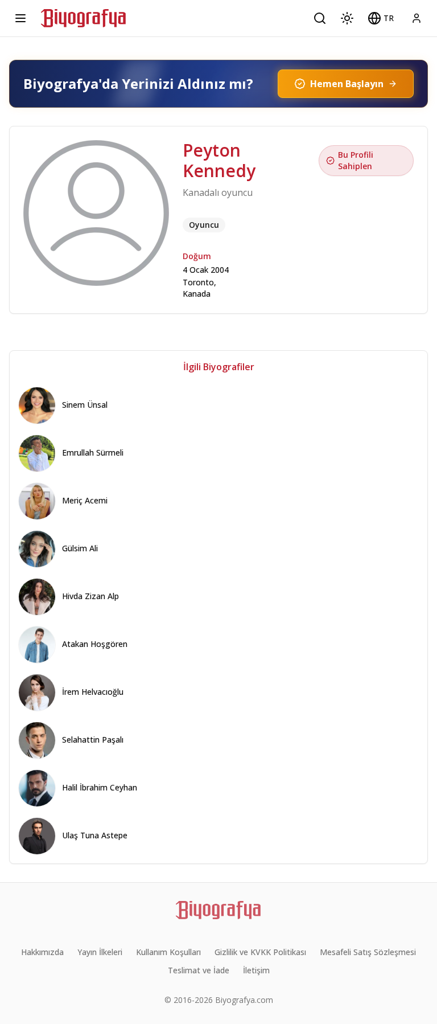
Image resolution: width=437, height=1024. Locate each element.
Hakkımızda (42, 952)
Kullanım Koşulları (168, 952)
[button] (380, 18)
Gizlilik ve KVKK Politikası (260, 952)
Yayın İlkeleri (99, 952)
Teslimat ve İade (198, 970)
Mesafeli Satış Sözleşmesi (368, 952)
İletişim (256, 970)
